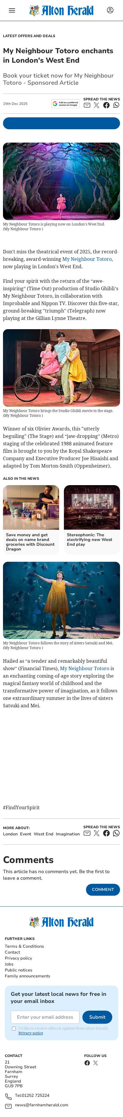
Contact (12, 952)
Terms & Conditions (24, 946)
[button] (12, 10)
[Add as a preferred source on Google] (65, 103)
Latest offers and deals (29, 36)
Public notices (18, 970)
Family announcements (27, 976)
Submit (97, 1017)
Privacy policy (18, 958)
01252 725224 (35, 1095)
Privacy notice (31, 1033)
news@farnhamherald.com (41, 1105)
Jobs (9, 964)
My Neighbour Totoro (87, 259)
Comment (103, 889)
